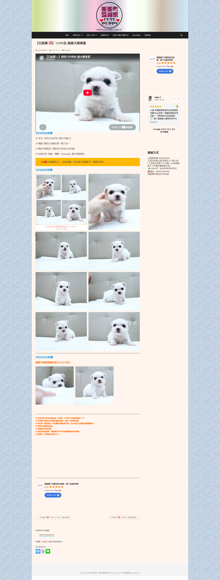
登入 (47, 542)
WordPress (136, 573)
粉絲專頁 (148, 35)
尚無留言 (67, 50)
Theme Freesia (115, 573)
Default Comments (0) (46, 535)
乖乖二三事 (90, 35)
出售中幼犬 (76, 35)
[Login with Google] (43, 551)
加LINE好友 (136, 35)
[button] (178, 99)
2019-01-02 (55, 50)
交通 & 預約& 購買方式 (120, 35)
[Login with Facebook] (38, 551)
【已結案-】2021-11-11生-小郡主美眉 (53, 517)
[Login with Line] (48, 551)
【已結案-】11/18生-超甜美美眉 (124, 517)
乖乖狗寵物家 (42, 50)
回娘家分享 (105, 35)
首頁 (66, 35)
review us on (51, 495)
